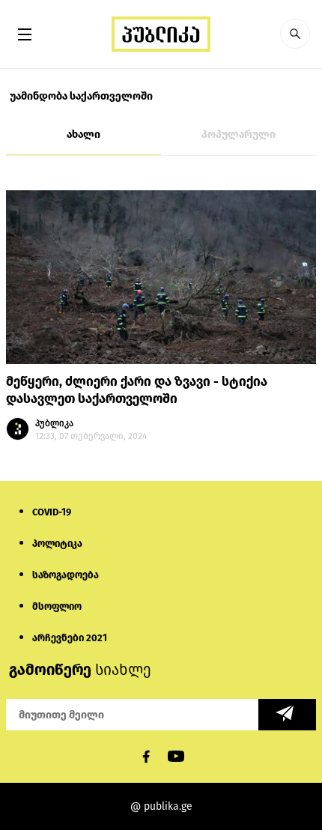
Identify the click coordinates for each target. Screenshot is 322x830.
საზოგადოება (65, 575)
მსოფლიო (57, 606)
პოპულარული (238, 134)
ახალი (83, 134)
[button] (295, 34)
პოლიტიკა (57, 543)
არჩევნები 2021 (69, 637)
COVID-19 (51, 512)
